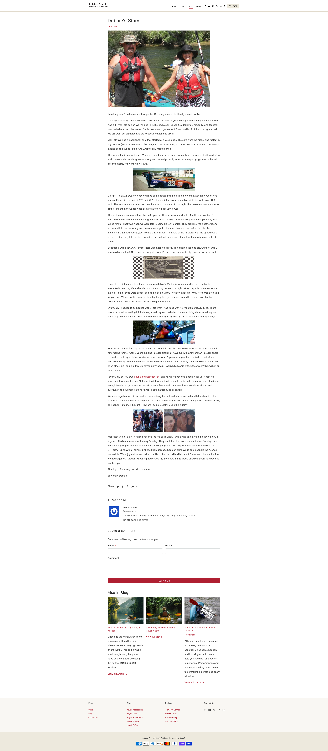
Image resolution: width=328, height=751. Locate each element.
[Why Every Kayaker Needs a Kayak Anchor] (164, 624)
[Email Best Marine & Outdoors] (224, 710)
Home (174, 6)
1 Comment (113, 26)
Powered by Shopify (177, 738)
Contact (199, 6)
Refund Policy (171, 713)
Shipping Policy (171, 721)
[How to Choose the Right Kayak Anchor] (126, 624)
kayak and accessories (147, 376)
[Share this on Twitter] (118, 486)
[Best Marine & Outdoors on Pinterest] (214, 710)
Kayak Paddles (133, 713)
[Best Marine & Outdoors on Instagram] (219, 710)
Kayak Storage (133, 721)
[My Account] (224, 6)
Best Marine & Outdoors (158, 738)
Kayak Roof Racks (135, 717)
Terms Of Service (172, 709)
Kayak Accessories (135, 709)
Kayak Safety (132, 725)
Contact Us (93, 717)
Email (169, 545)
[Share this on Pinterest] (127, 486)
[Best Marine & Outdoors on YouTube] (209, 710)
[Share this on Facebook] (122, 486)
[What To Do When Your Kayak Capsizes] (202, 624)
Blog (90, 713)
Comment (114, 558)
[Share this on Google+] (132, 486)
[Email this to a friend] (136, 486)
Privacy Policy (171, 717)
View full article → (117, 673)
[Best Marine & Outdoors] (98, 5)
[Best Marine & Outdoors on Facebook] (205, 710)
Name (112, 545)
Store (90, 709)
